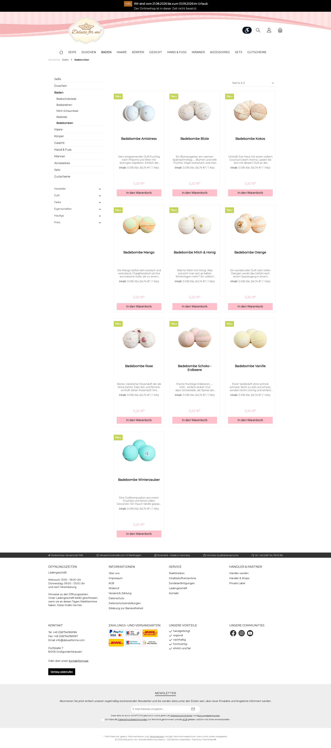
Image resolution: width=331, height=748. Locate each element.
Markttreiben (177, 573)
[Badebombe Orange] (250, 224)
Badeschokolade (66, 98)
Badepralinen (64, 104)
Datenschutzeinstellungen (125, 603)
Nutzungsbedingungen (208, 715)
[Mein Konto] (269, 30)
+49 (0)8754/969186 (65, 632)
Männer (59, 156)
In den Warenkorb (139, 192)
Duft (57, 195)
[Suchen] (258, 30)
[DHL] (116, 643)
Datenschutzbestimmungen (132, 719)
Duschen (60, 85)
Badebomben (64, 123)
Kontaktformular (78, 660)
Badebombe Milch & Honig (195, 252)
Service (175, 566)
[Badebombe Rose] (139, 338)
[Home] (63, 52)
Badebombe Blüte (194, 139)
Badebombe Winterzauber (139, 480)
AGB (111, 583)
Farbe (57, 202)
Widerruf (114, 588)
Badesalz (61, 117)
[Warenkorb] (279, 30)
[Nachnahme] (150, 633)
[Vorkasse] (133, 643)
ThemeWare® (209, 739)
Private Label (237, 583)
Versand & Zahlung (120, 593)
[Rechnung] (150, 643)
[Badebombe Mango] (139, 224)
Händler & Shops (239, 578)
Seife (57, 79)
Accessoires (62, 163)
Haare (58, 129)
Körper (59, 136)
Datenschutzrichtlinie (181, 715)
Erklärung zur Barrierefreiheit (126, 608)
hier (79, 605)
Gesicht (59, 143)
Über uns (114, 573)
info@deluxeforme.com (70, 640)
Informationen (122, 566)
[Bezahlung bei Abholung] (133, 633)
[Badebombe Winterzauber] (139, 452)
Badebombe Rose (139, 366)
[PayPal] (116, 633)
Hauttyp (59, 215)
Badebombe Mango (138, 252)
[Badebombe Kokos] (250, 111)
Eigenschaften (63, 208)
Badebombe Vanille (250, 366)
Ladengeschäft (178, 588)
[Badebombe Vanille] (250, 338)
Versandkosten (157, 736)
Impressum (116, 578)
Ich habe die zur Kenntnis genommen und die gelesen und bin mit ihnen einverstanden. (167, 719)
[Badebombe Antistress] (139, 111)
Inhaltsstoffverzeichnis (182, 578)
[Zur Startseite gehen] (86, 30)
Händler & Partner (245, 566)
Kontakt (174, 593)
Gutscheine (62, 176)
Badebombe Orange (250, 252)
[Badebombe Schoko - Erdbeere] (194, 338)
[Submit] (193, 709)
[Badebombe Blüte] (194, 111)
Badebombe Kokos (250, 139)
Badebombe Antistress (139, 139)
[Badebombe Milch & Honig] (194, 224)
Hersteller (60, 188)
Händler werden (239, 573)
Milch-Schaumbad (67, 110)
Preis (57, 222)
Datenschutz (116, 598)
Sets (57, 169)
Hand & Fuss (62, 149)
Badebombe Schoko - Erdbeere (195, 368)
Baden (58, 92)
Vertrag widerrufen (62, 671)
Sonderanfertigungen (182, 583)
